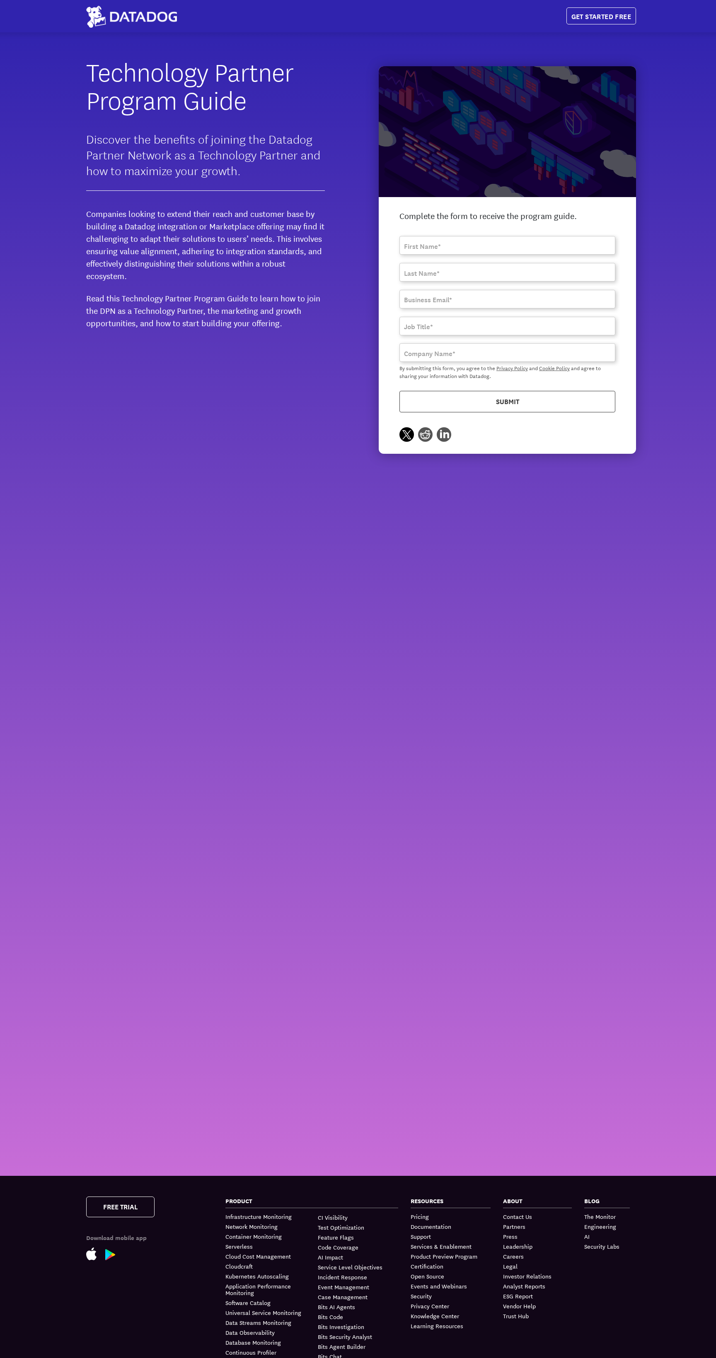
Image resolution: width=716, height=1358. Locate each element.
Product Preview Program (444, 1256)
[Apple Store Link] (95, 1253)
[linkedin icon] (444, 436)
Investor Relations (527, 1276)
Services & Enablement (441, 1246)
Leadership (517, 1246)
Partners (514, 1226)
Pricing (420, 1216)
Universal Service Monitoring (263, 1312)
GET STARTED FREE (601, 16)
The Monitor (600, 1216)
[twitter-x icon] (406, 436)
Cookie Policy (554, 368)
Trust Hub (516, 1315)
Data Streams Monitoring (258, 1322)
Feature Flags (336, 1237)
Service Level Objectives (350, 1266)
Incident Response (342, 1276)
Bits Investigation (341, 1326)
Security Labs (601, 1246)
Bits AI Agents (336, 1306)
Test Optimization (341, 1227)
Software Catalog (248, 1302)
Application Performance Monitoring (258, 1289)
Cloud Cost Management (258, 1256)
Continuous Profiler (250, 1352)
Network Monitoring (251, 1226)
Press (510, 1236)
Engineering (600, 1226)
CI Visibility (333, 1217)
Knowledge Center (435, 1315)
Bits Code (330, 1316)
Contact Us (517, 1216)
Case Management (343, 1296)
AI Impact (330, 1257)
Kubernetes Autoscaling (257, 1276)
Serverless (239, 1246)
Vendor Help (519, 1305)
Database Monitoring (253, 1342)
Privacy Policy (512, 368)
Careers (513, 1256)
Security (421, 1295)
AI (587, 1236)
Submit (507, 401)
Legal (510, 1266)
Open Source (427, 1276)
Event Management (343, 1286)
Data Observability (250, 1332)
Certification (427, 1266)
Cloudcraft (239, 1266)
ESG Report (518, 1295)
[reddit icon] (425, 436)
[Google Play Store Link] (114, 1253)
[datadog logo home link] (131, 16)
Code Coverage (338, 1247)
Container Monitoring (253, 1236)
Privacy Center (430, 1305)
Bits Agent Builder (341, 1346)
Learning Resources (437, 1325)
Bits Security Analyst (345, 1336)
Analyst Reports (524, 1286)
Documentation (431, 1226)
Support (421, 1236)
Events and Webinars (439, 1286)
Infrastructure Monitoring (258, 1216)
